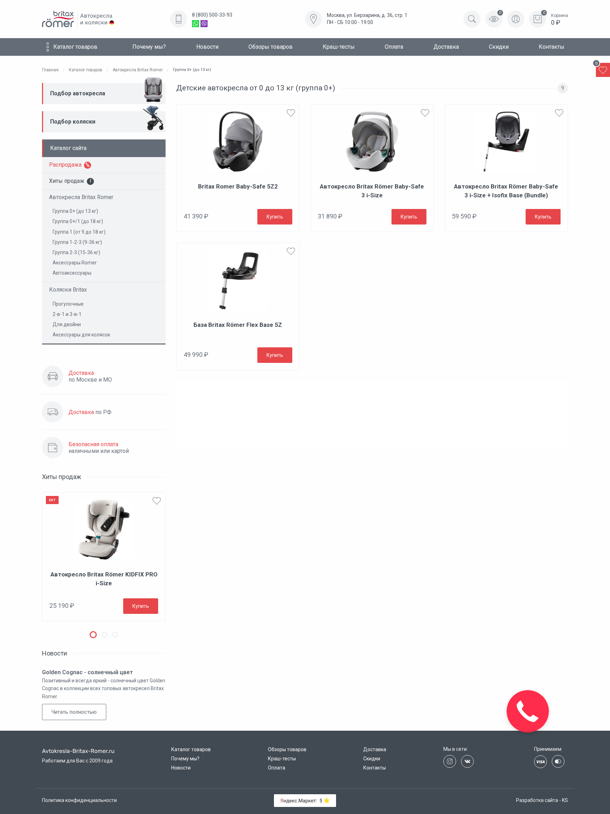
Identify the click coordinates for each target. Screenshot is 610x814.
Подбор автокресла (77, 93)
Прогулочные (68, 304)
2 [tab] (104, 635)
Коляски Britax (68, 289)
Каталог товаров (75, 46)
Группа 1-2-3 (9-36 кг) (77, 242)
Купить (140, 606)
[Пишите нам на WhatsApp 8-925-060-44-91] (195, 23)
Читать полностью (74, 712)
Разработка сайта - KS (542, 800)
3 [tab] (115, 635)
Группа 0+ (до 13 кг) (75, 211)
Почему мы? (149, 46)
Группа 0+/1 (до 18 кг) (78, 221)
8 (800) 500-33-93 (212, 15)
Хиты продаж (66, 181)
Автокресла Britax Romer (81, 197)
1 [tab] (93, 634)
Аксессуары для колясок (81, 334)
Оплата (394, 46)
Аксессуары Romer (75, 262)
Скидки (499, 46)
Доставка (446, 46)
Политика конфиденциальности (79, 800)
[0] (603, 70)
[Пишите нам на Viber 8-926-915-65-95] (204, 23)
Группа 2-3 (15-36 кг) (76, 252)
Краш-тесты (339, 46)
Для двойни (67, 324)
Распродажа (65, 164)
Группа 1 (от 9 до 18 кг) (79, 232)
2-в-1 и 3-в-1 (67, 314)
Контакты (551, 46)
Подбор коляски (72, 121)
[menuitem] (74, 47)
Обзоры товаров (271, 46)
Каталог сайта (68, 148)
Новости (207, 46)
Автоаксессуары (72, 273)
